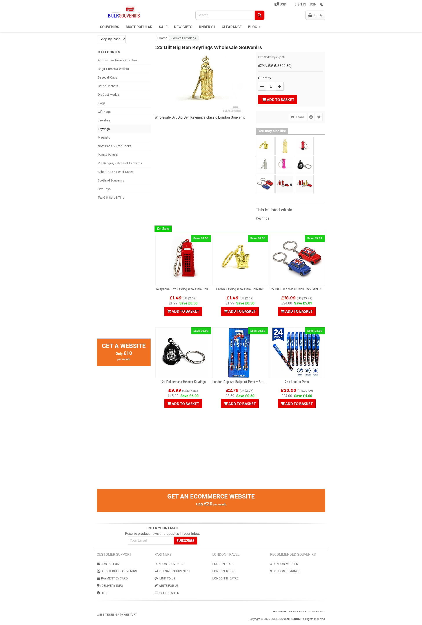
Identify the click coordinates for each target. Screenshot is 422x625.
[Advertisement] (124, 272)
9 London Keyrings (285, 571)
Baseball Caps (107, 77)
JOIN (312, 4)
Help (104, 593)
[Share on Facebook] (311, 117)
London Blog (223, 564)
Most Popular (139, 27)
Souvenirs (109, 27)
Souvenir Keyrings (183, 38)
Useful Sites (169, 593)
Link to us (167, 578)
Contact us (110, 564)
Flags (101, 103)
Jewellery (104, 120)
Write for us (168, 585)
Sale (163, 27)
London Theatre (225, 578)
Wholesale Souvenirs (172, 571)
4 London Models (284, 564)
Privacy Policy (297, 611)
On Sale (163, 229)
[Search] (259, 15)
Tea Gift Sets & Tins (111, 197)
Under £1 (207, 27)
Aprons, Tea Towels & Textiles (117, 60)
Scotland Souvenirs (111, 180)
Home (163, 38)
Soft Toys (104, 189)
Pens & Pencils (108, 154)
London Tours (223, 571)
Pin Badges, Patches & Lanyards (120, 163)
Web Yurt (130, 614)
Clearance (232, 27)
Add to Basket (280, 99)
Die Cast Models (109, 94)
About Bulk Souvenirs (119, 571)
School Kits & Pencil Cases (115, 172)
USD (282, 4)
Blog (253, 27)
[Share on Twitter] (319, 117)
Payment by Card (114, 578)
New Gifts (183, 27)
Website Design (108, 614)
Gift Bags (104, 112)
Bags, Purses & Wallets (113, 69)
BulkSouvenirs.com (285, 619)
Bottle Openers (108, 86)
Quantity (264, 78)
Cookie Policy (317, 611)
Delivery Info (112, 585)
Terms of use (278, 611)
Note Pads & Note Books (114, 146)
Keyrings (104, 129)
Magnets (104, 137)
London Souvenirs (169, 564)
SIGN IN (300, 4)
